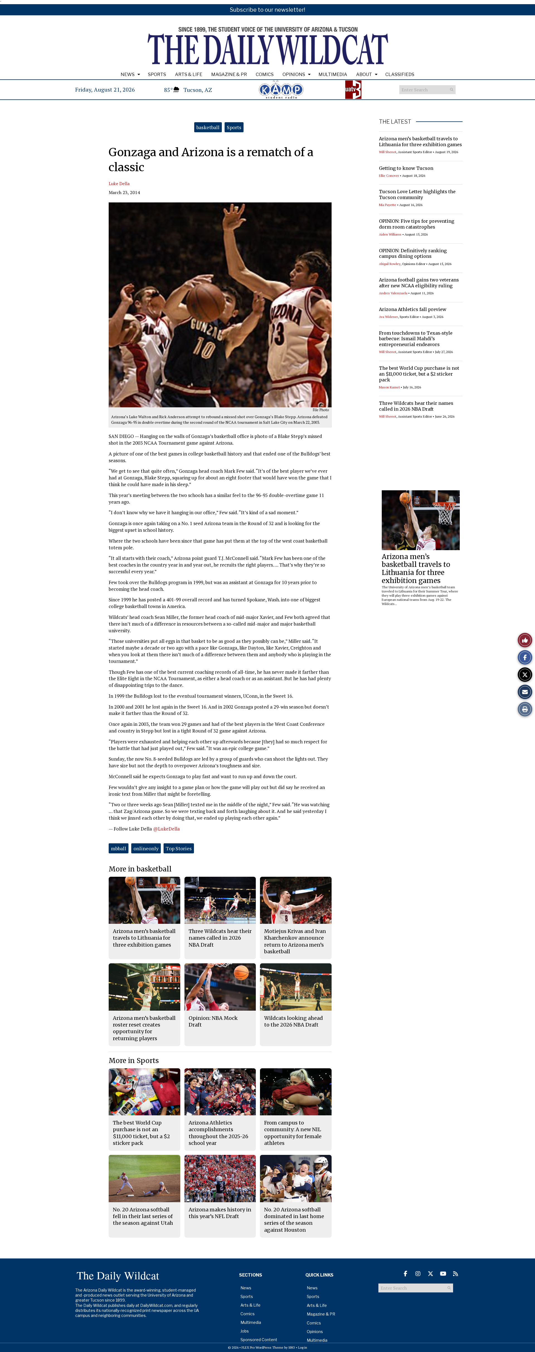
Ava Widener (388, 317)
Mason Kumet (389, 387)
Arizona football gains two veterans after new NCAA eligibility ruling (419, 282)
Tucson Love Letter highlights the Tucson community (417, 194)
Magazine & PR (229, 74)
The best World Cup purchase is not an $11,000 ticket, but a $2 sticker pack (419, 374)
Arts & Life (188, 74)
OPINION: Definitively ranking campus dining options (413, 253)
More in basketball (140, 869)
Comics (265, 74)
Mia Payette (387, 205)
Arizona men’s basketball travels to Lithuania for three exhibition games (420, 141)
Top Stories (179, 848)
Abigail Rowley (389, 264)
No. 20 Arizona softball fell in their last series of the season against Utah (143, 1216)
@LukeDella (166, 829)
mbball (118, 848)
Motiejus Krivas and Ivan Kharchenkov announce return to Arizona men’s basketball (295, 941)
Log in (302, 1347)
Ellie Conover (389, 175)
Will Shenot (387, 152)
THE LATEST (395, 121)
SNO (291, 1347)
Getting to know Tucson (406, 168)
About (364, 74)
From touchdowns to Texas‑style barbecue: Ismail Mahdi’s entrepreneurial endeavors (416, 338)
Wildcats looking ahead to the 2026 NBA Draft (293, 1021)
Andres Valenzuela (393, 293)
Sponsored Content (258, 1339)
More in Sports (134, 1060)
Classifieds (399, 74)
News (128, 74)
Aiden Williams (390, 234)
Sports (157, 74)
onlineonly (146, 848)
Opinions (294, 74)
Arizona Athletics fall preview (412, 309)
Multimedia (332, 74)
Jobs (244, 1331)
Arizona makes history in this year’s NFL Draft (220, 1212)
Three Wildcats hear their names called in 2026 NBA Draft (416, 406)
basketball (208, 127)
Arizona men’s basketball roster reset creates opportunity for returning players (144, 1028)
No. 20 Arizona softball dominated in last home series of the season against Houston (294, 1219)
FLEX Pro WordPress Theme (262, 1347)
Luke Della (119, 183)
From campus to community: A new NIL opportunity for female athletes (293, 1133)
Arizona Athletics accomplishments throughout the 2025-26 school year (218, 1133)
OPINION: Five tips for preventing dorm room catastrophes (416, 224)
